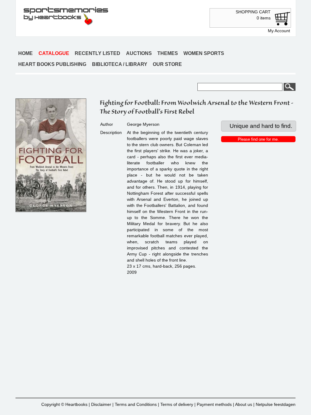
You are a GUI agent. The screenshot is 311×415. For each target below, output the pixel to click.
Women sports (203, 53)
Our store (167, 64)
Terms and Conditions (136, 404)
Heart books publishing (52, 64)
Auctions (139, 53)
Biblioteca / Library (119, 64)
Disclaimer (101, 404)
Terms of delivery (176, 404)
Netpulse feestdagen (276, 404)
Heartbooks (76, 404)
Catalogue (54, 53)
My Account (279, 30)
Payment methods (214, 404)
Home (25, 53)
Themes (167, 53)
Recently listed (97, 53)
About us (243, 404)
